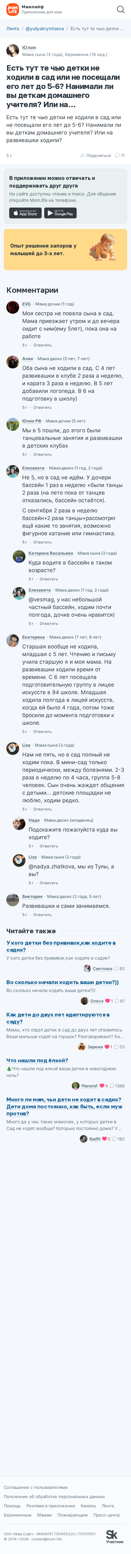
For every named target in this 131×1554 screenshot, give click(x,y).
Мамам (44, 1514)
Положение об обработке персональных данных (54, 1496)
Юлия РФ (31, 420)
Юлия (29, 47)
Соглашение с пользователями (36, 1487)
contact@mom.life (46, 1539)
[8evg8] (12, 307)
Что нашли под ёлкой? (37, 1060)
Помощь (12, 1505)
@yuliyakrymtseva (45, 28)
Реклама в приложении (50, 1505)
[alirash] (12, 362)
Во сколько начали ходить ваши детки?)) (62, 982)
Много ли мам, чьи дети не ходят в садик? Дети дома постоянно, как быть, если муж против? (64, 1106)
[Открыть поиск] (121, 9)
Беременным (17, 1514)
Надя (34, 820)
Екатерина (33, 637)
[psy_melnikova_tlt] (12, 640)
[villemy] (12, 899)
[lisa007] (12, 748)
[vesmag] (19, 556)
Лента (12, 28)
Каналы (88, 1505)
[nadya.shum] (19, 823)
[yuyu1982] (12, 424)
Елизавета (33, 467)
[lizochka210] (12, 471)
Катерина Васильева (51, 553)
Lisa (26, 745)
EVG (26, 303)
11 (123, 155)
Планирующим (73, 1514)
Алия (27, 358)
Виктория (32, 896)
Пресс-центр (106, 1514)
